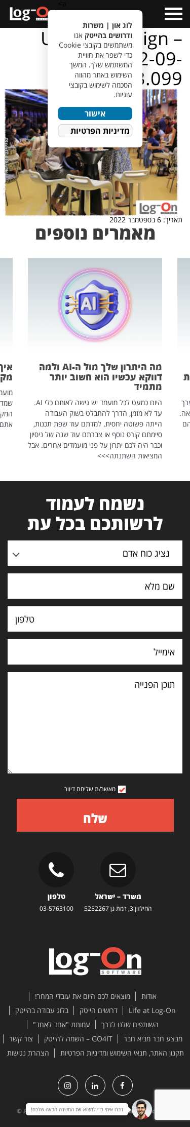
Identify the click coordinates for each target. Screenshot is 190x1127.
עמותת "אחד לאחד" (61, 1024)
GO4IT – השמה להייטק (78, 1038)
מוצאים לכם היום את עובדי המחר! (82, 996)
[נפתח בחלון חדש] (122, 1085)
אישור (95, 113)
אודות (149, 996)
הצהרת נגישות (28, 1053)
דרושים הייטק (99, 1010)
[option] (95, 359)
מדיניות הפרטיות (100, 130)
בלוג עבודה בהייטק (41, 1010)
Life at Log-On (152, 1010)
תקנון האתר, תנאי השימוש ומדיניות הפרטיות (122, 1053)
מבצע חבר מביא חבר (153, 1038)
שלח (95, 818)
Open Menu (172, 14)
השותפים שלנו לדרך (130, 1024)
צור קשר (21, 1038)
